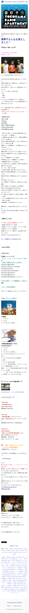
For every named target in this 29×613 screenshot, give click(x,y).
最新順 (16, 545)
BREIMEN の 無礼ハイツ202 (8, 560)
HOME (8, 606)
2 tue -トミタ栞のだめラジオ (9, 567)
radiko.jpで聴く (17, 606)
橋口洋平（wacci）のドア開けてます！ (16, 557)
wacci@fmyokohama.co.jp (9, 487)
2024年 (15, 548)
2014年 (10, 552)
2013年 (15, 552)
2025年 (11, 548)
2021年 (3, 550)
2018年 (17, 550)
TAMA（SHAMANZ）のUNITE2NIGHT (16, 591)
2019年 (12, 550)
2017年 (22, 550)
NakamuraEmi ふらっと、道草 (18, 558)
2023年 (20, 548)
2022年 (25, 548)
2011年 (24, 552)
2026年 (6, 548)
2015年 (6, 552)
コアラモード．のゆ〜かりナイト (11, 564)
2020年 (8, 550)
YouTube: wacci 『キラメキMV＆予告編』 (13, 392)
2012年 (20, 552)
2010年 (14, 554)
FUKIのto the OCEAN (21, 566)
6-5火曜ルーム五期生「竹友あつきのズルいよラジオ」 (14, 578)
